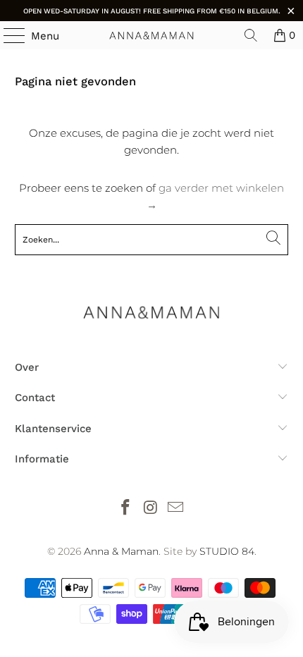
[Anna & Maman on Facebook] (125, 509)
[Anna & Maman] (152, 35)
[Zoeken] (250, 35)
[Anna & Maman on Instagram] (150, 509)
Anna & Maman (121, 551)
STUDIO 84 (226, 551)
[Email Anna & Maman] (176, 509)
